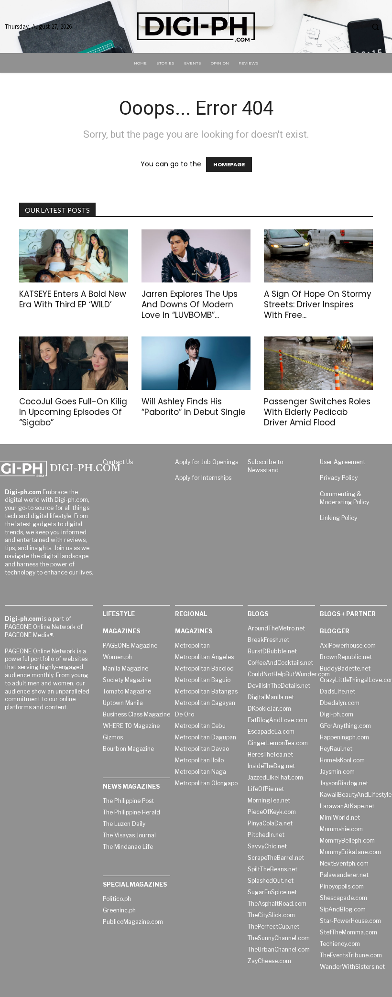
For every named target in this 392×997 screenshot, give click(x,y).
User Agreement (342, 462)
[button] (375, 27)
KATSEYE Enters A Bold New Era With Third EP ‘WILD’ (72, 299)
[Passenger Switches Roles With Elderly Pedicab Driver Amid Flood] (318, 363)
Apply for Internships (203, 477)
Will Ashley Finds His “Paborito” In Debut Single (194, 407)
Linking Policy (338, 517)
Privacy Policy (339, 477)
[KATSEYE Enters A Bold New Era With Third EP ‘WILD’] (73, 256)
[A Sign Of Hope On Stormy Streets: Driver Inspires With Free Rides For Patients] (318, 256)
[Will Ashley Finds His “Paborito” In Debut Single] (196, 363)
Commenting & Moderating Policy (344, 498)
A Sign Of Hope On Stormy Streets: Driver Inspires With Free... (317, 304)
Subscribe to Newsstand (265, 466)
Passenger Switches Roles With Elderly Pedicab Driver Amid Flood (317, 412)
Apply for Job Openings (206, 462)
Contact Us (118, 462)
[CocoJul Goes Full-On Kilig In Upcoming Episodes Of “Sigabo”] (73, 363)
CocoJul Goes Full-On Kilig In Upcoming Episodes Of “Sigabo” (73, 412)
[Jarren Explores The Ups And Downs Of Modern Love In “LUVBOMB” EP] (196, 256)
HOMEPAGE (229, 164)
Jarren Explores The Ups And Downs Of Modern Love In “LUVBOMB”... (190, 304)
